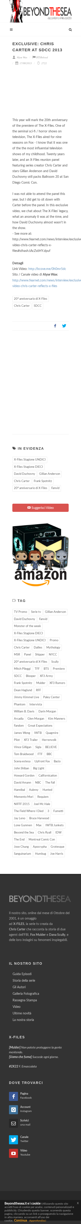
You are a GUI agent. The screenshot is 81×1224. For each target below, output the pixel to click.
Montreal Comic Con (42, 839)
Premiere (59, 668)
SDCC (38, 305)
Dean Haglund (23, 690)
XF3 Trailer (31, 740)
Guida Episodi (22, 974)
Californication (47, 775)
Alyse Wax (21, 57)
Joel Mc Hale (42, 804)
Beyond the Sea (24, 832)
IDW (58, 832)
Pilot (17, 740)
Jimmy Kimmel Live (26, 697)
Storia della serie (24, 980)
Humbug (40, 853)
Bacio (57, 761)
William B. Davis (24, 711)
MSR (17, 654)
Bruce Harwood (39, 818)
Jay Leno (19, 818)
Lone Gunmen (23, 825)
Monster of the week (27, 626)
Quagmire (52, 733)
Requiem (43, 797)
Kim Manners (56, 718)
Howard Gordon (24, 775)
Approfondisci (37, 1220)
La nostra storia (23, 1020)
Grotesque (57, 846)
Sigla (38, 747)
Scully (55, 661)
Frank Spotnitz (43, 481)
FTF (40, 754)
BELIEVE (51, 747)
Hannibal (19, 790)
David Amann (22, 782)
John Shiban (21, 768)
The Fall (50, 782)
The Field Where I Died (28, 811)
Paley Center (51, 697)
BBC (49, 754)
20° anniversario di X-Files (30, 298)
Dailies (38, 647)
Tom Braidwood (24, 754)
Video (16, 1007)
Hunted (47, 790)
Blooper (31, 676)
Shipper (40, 654)
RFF (38, 690)
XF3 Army (46, 676)
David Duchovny (24, 474)
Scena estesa (22, 761)
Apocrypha (40, 846)
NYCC (53, 654)
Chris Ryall (44, 832)
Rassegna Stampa (25, 1000)
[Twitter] (64, 325)
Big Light (38, 768)
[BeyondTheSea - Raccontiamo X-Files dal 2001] (40, 11)
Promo (54, 640)
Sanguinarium (22, 853)
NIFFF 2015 (22, 804)
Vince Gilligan (22, 747)
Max (38, 825)
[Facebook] (55, 325)
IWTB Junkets (54, 825)
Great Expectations (40, 725)
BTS (46, 668)
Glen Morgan (35, 718)
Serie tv (36, 612)
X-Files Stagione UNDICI (30, 459)
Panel (27, 654)
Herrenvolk (49, 740)
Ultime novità (22, 1013)
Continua (20, 1220)
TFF (37, 668)
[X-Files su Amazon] (40, 554)
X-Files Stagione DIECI (28, 467)
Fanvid (55, 488)
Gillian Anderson (49, 474)
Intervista (35, 704)
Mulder (40, 683)
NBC (38, 782)
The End (19, 839)
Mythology (53, 647)
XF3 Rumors (57, 683)
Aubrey (33, 790)
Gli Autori (19, 987)
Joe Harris (56, 853)
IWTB (38, 733)
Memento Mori (23, 797)
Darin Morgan (47, 711)
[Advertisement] (40, 380)
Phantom (19, 704)
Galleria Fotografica (26, 993)
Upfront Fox (42, 761)
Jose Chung (21, 846)
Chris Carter (22, 305)
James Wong (22, 733)
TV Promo (20, 612)
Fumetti (58, 811)
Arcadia (18, 718)
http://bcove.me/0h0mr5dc (47, 269)
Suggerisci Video (42, 508)
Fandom (19, 725)
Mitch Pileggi (22, 668)
